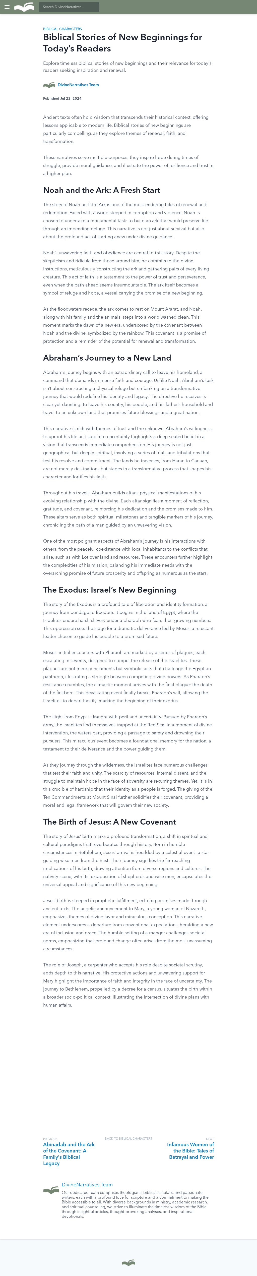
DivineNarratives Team (78, 85)
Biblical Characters (62, 29)
